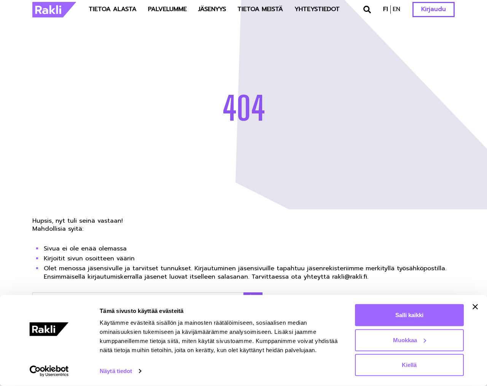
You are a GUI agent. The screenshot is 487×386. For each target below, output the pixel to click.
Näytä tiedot (116, 371)
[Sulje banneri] (475, 306)
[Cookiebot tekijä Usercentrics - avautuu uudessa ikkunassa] (49, 371)
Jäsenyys (212, 9)
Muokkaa (405, 340)
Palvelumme (167, 9)
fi (385, 9)
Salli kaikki (409, 315)
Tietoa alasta (113, 9)
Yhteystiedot (317, 9)
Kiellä (409, 365)
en (396, 9)
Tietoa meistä (260, 9)
